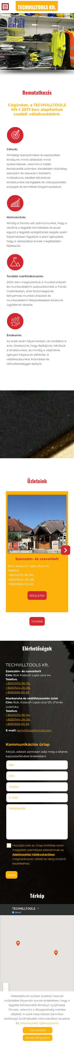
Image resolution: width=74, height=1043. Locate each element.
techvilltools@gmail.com (34, 730)
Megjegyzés (17, 808)
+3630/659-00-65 (17, 692)
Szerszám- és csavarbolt (37, 559)
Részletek (37, 595)
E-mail (19, 797)
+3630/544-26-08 (18, 688)
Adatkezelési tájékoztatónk (39, 1023)
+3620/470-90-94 (18, 683)
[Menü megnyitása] (5, 6)
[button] (65, 550)
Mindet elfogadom (37, 1037)
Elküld (12, 875)
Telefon (19, 787)
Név (17, 765)
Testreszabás (37, 1030)
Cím (12, 776)
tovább (37, 621)
